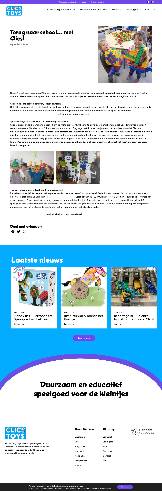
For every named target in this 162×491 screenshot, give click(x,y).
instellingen (106, 488)
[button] (13, 231)
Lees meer (19, 324)
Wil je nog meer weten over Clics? (28, 214)
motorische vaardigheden (61, 196)
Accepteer (125, 487)
